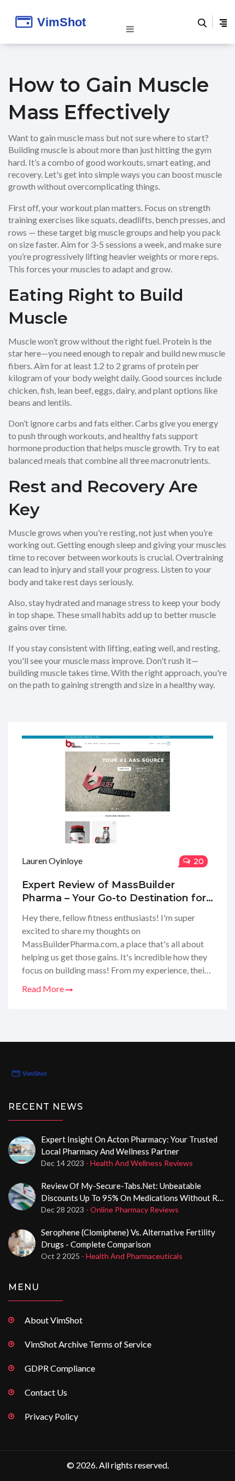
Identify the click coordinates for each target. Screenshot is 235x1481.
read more (44, 988)
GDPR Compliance (60, 1368)
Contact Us (46, 1392)
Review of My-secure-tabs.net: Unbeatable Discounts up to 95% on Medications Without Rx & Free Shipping (131, 1192)
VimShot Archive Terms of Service (88, 1344)
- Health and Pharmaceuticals (132, 1256)
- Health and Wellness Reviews (139, 1163)
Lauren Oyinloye (52, 860)
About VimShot (54, 1320)
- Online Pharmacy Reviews (132, 1209)
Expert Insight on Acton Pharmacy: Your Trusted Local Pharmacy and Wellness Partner (129, 1145)
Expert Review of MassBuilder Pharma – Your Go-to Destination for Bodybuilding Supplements (114, 892)
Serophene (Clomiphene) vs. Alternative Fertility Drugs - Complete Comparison (128, 1238)
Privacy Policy (51, 1416)
